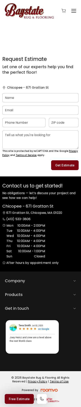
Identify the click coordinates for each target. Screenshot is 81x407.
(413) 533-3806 (18, 219)
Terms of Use (59, 381)
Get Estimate (65, 165)
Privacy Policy (37, 381)
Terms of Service (26, 155)
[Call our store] (42, 399)
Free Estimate (19, 399)
